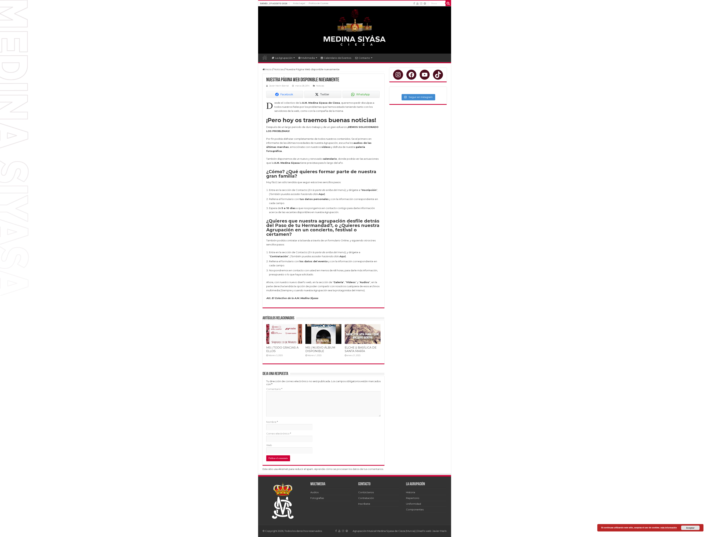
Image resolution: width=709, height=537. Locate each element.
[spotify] (424, 3)
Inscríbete (364, 503)
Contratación (366, 498)
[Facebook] (414, 3)
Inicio (265, 57)
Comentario (274, 389)
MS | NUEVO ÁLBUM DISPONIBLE (320, 349)
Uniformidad (413, 503)
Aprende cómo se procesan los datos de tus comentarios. (349, 469)
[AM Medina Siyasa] (354, 30)
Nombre (272, 421)
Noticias (279, 69)
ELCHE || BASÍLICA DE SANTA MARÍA (360, 349)
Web (269, 445)
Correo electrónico (278, 433)
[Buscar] (448, 3)
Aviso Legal (299, 3)
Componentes (415, 509)
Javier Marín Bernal (279, 85)
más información (668, 527)
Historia (410, 492)
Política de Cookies (318, 3)
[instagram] (421, 3)
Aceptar (690, 527)
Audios (314, 492)
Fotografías (317, 498)
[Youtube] (417, 3)
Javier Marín (439, 530)
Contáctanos (366, 492)
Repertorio (412, 498)
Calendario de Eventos (337, 57)
